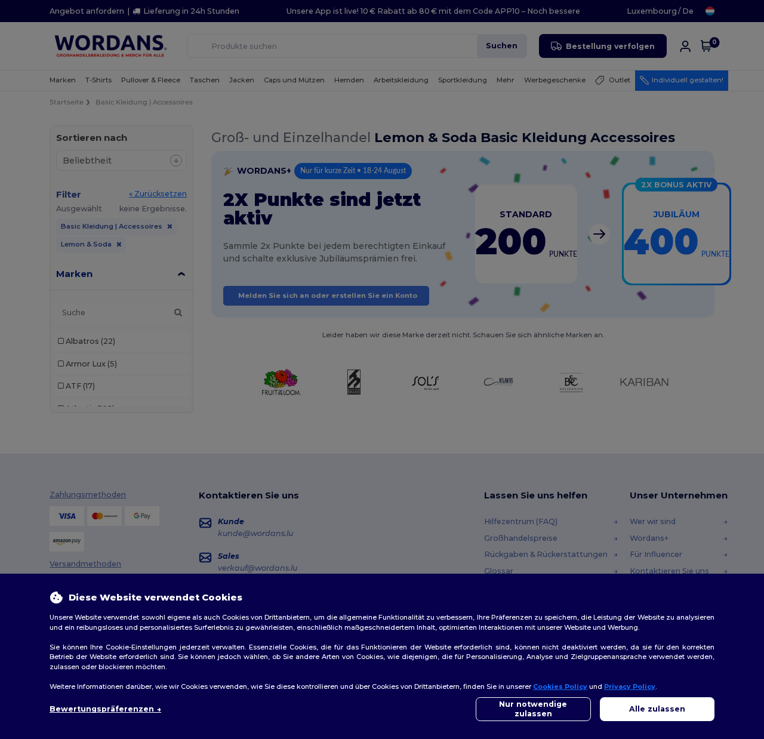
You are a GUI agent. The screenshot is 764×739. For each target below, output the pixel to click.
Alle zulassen (657, 708)
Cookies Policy (560, 686)
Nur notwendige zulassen (533, 709)
